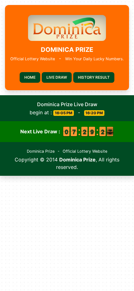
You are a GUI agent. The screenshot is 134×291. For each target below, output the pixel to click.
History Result (94, 77)
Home (30, 77)
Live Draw (56, 77)
